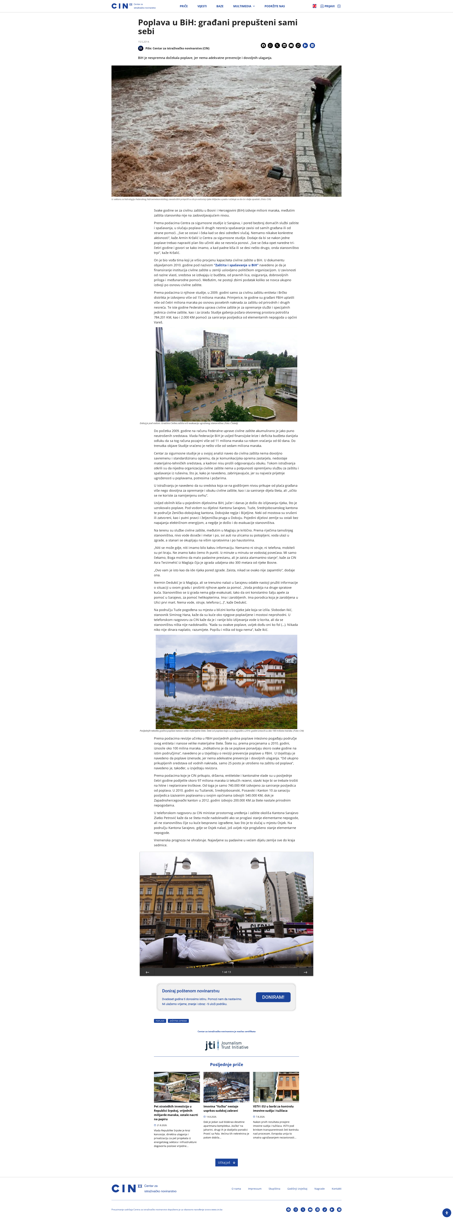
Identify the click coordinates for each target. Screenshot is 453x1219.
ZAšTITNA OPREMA (178, 1020)
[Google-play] (332, 1209)
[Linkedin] (317, 1209)
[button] (263, 45)
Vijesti (202, 6)
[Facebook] (288, 1209)
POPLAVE (160, 1020)
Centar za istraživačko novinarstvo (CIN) (181, 48)
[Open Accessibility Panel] (446, 1212)
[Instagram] (295, 1209)
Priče (184, 6)
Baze (219, 6)
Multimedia (242, 6)
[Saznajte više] (226, 1013)
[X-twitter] (303, 1209)
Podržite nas (275, 6)
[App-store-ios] (339, 1209)
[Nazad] (148, 972)
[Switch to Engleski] (314, 6)
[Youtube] (310, 1209)
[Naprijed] (305, 972)
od (226, 972)
